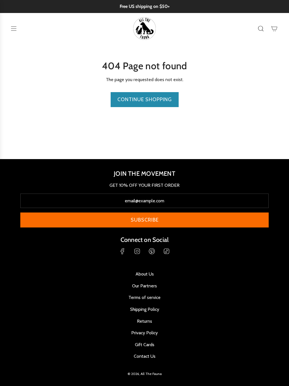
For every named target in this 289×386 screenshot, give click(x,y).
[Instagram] (137, 251)
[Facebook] (122, 251)
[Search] (261, 28)
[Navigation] (13, 28)
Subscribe (145, 220)
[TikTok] (166, 251)
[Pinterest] (152, 251)
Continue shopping (144, 99)
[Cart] (274, 28)
